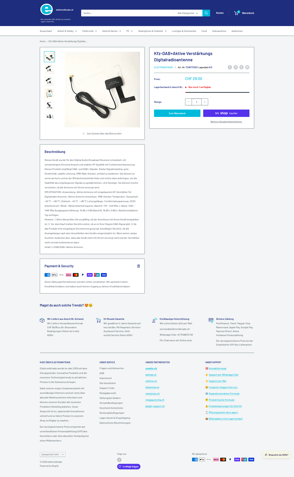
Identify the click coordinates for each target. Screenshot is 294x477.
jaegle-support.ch (155, 406)
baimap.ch (150, 374)
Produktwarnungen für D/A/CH (225, 406)
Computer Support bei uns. (223, 387)
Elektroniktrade (163, 67)
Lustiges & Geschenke (184, 30)
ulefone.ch (151, 380)
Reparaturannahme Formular (224, 393)
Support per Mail (217, 380)
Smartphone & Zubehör (150, 30)
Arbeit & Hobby (65, 30)
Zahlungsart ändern (110, 397)
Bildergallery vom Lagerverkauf (226, 418)
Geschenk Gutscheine (111, 407)
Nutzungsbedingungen (112, 412)
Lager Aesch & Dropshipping (115, 417)
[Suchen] (206, 13)
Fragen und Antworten (112, 368)
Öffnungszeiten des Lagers (223, 412)
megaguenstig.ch (154, 399)
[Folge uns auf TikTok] (119, 460)
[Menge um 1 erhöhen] (205, 102)
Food (204, 30)
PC (127, 30)
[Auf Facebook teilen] (230, 67)
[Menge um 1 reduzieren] (188, 102)
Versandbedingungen (111, 402)
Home (42, 41)
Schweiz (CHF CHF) (50, 454)
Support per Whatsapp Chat (223, 374)
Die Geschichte (108, 383)
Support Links (107, 387)
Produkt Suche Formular (222, 399)
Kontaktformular (217, 368)
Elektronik (88, 30)
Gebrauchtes (219, 30)
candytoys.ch (152, 393)
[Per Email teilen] (247, 67)
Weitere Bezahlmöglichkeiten (226, 121)
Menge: (158, 101)
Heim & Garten (110, 30)
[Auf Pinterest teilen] (236, 67)
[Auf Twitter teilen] (241, 67)
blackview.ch (152, 387)
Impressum (106, 377)
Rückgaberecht (108, 392)
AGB (102, 373)
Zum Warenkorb (177, 113)
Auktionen (237, 30)
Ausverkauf (46, 30)
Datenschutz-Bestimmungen (115, 422)
